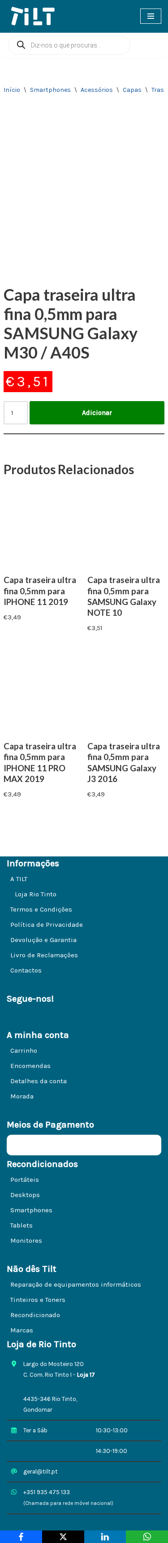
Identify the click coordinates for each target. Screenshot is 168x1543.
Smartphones (50, 90)
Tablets (21, 1225)
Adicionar (97, 413)
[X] (63, 1536)
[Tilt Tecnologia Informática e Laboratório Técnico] (36, 16)
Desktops (25, 1195)
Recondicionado (35, 1315)
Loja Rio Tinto (35, 894)
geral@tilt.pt (40, 1471)
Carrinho (23, 1050)
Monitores (26, 1240)
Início (12, 90)
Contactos (26, 970)
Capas (132, 90)
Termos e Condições (41, 909)
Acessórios (97, 90)
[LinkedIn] (105, 1536)
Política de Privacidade (46, 925)
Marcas (21, 1330)
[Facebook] (21, 1536)
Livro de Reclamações (44, 955)
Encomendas (30, 1066)
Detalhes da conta (38, 1081)
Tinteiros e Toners (37, 1300)
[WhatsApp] (147, 1536)
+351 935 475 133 (46, 1492)
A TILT (18, 879)
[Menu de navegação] (150, 16)
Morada (22, 1096)
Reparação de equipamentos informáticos (75, 1284)
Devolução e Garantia (43, 940)
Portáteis (24, 1180)
